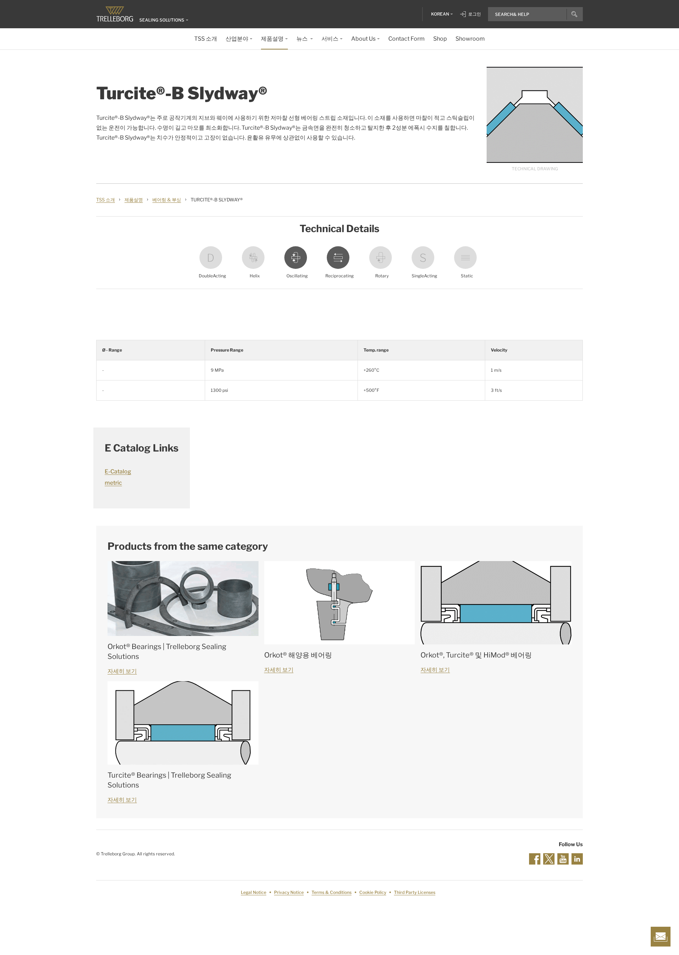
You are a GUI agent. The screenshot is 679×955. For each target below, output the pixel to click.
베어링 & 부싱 (166, 199)
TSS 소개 (105, 199)
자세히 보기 (122, 671)
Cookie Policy (372, 892)
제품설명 (133, 199)
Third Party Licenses (414, 892)
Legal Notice (253, 892)
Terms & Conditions (332, 892)
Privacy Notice (289, 892)
